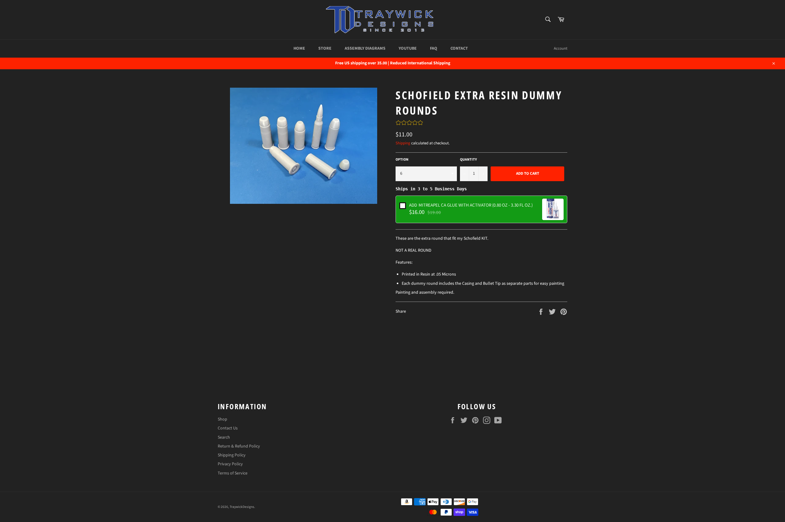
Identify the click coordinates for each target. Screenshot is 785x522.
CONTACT (459, 48)
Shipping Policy (232, 455)
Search (224, 437)
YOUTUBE (408, 48)
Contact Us (228, 428)
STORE (324, 48)
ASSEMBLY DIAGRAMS (365, 48)
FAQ (433, 48)
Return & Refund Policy (239, 446)
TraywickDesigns (242, 507)
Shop (222, 419)
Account (560, 48)
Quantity (468, 159)
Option (402, 159)
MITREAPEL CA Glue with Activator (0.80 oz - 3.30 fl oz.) (471, 205)
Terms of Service (232, 473)
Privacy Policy (230, 464)
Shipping (403, 143)
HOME (299, 48)
